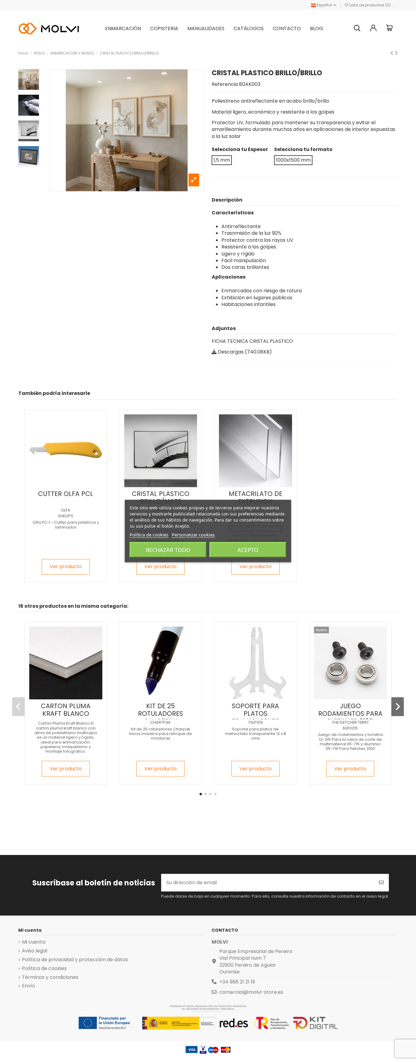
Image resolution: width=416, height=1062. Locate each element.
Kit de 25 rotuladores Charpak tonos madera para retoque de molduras (160, 733)
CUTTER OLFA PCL (65, 493)
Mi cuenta (33, 942)
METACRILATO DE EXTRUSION (255, 497)
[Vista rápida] (70, 485)
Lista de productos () (370, 5)
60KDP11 (65, 516)
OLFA (65, 510)
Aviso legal (34, 951)
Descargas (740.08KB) (244, 351)
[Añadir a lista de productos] (60, 485)
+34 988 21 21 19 (237, 981)
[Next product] (396, 53)
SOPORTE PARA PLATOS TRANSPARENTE (255, 714)
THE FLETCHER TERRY (350, 722)
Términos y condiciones (50, 977)
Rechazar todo (168, 550)
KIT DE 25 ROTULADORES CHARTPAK (160, 714)
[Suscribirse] (381, 882)
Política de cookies (44, 968)
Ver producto (66, 566)
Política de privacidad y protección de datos (75, 959)
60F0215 (350, 728)
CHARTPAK (160, 722)
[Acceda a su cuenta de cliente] (373, 29)
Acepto (248, 550)
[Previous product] (392, 53)
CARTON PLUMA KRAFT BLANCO (65, 710)
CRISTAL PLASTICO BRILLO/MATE (160, 497)
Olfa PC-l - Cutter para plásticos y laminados (66, 524)
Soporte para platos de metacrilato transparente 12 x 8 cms (255, 733)
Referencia (225, 84)
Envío (28, 986)
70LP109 (255, 722)
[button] (200, 794)
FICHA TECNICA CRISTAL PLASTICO (252, 341)
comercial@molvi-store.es (251, 992)
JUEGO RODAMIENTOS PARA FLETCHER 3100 (350, 714)
